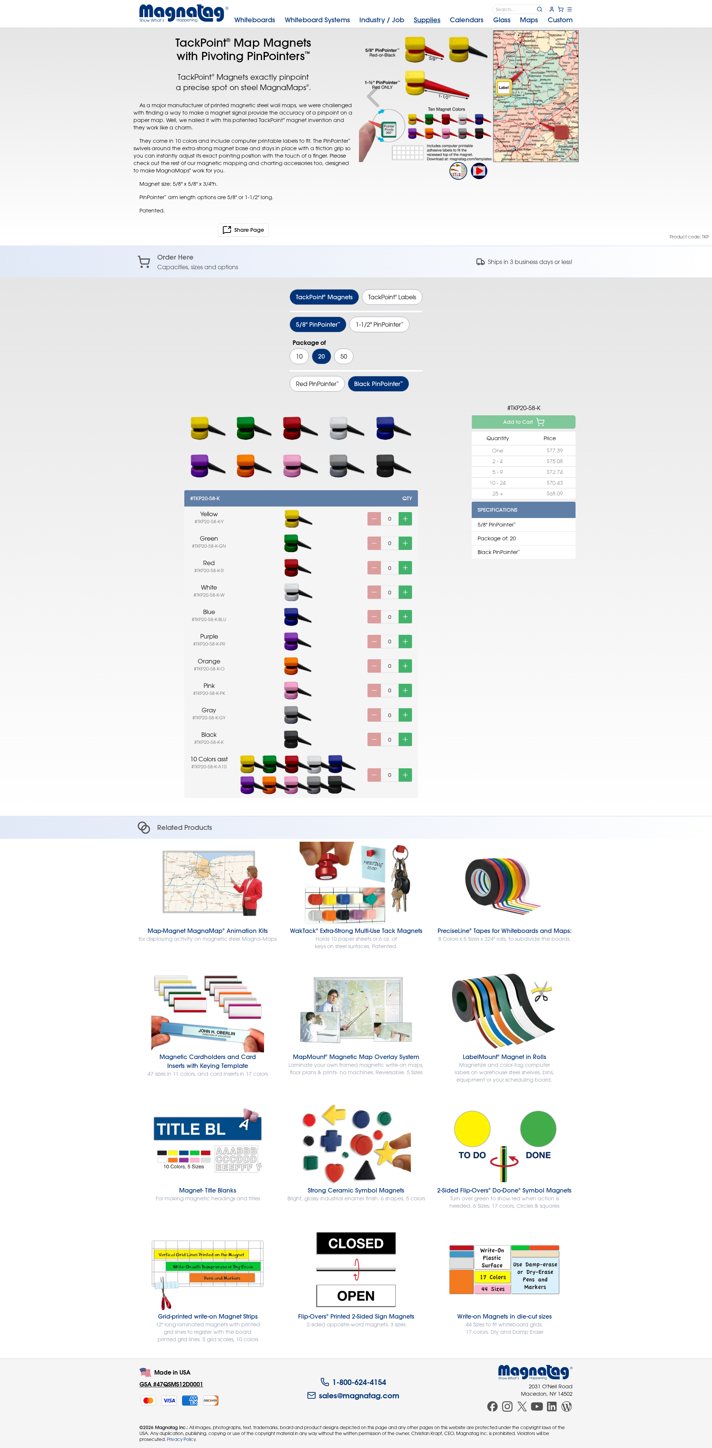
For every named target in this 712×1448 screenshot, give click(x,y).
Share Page (249, 230)
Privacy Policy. (182, 1439)
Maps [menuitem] (529, 20)
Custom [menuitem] (560, 20)
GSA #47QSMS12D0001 (171, 1384)
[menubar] (403, 20)
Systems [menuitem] (317, 20)
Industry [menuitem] (381, 20)
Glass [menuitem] (502, 20)
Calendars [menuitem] (467, 20)
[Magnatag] (535, 1372)
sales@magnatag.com (359, 1395)
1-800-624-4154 (359, 1382)
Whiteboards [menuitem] (254, 20)
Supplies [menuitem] (427, 20)
